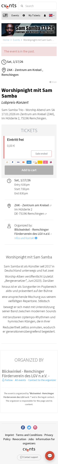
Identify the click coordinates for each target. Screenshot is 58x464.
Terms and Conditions (29, 435)
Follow (9, 380)
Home (6, 39)
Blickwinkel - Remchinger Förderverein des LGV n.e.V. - (25, 373)
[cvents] (8, 6)
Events (16, 39)
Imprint (9, 435)
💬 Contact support (29, 457)
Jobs (31, 439)
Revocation (19, 439)
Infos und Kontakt (24, 238)
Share (54, 82)
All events (20, 380)
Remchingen (36, 213)
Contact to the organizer (42, 380)
